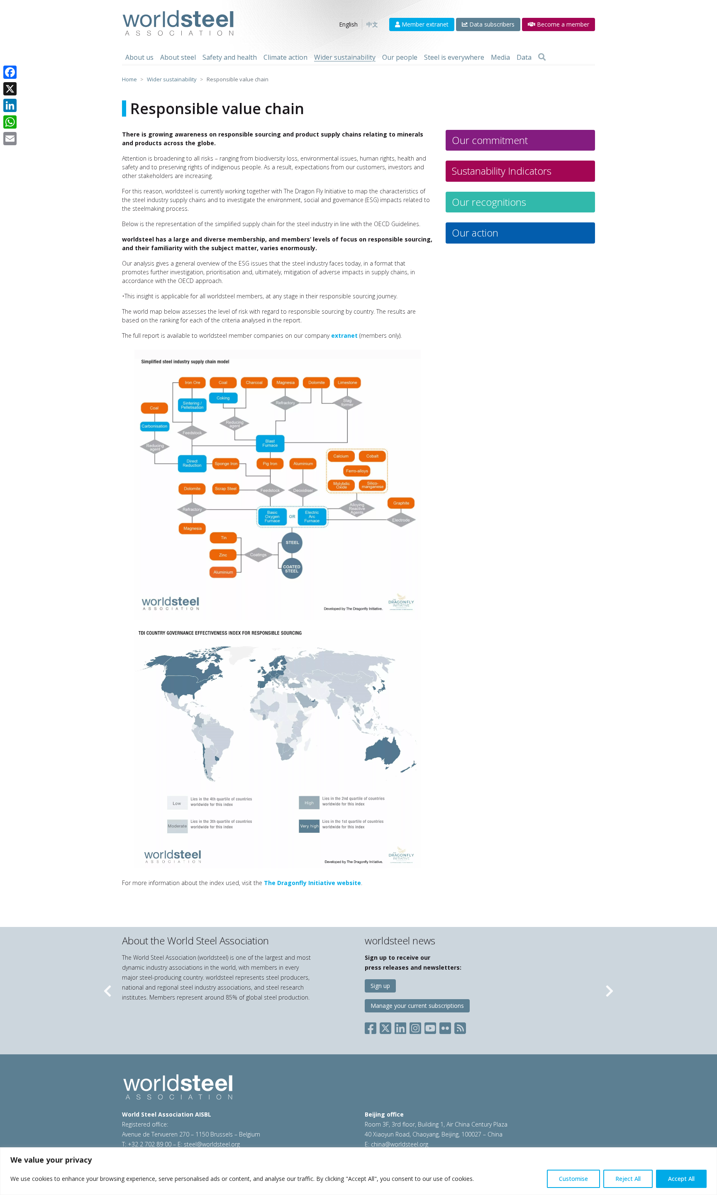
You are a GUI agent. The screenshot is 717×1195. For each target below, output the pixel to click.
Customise (573, 1179)
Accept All (681, 1179)
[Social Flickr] (445, 1026)
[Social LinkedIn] (400, 1026)
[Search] (542, 57)
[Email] (10, 138)
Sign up (380, 986)
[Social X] (385, 1026)
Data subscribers (491, 24)
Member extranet (424, 24)
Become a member (562, 24)
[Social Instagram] (415, 1026)
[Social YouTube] (430, 1026)
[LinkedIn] (10, 105)
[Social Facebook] (372, 1026)
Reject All (628, 1179)
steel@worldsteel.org (212, 1144)
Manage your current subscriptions (417, 1006)
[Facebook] (10, 72)
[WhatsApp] (10, 122)
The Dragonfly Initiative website (312, 883)
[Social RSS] (460, 1026)
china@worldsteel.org (399, 1144)
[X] (10, 88)
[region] (358, 1171)
